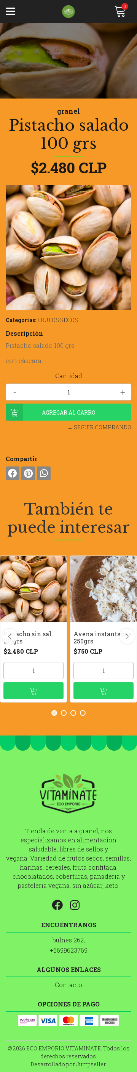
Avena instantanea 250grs (102, 637)
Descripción (24, 333)
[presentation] (10, 636)
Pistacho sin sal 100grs (27, 637)
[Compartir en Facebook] (12, 473)
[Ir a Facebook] (60, 903)
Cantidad (68, 376)
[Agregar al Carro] (33, 690)
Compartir (21, 459)
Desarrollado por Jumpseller (68, 1064)
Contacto (68, 985)
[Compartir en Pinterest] (28, 473)
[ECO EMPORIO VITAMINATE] (68, 11)
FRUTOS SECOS (57, 320)
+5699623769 (69, 950)
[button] (54, 713)
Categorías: (21, 320)
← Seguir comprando (99, 427)
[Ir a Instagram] (77, 903)
